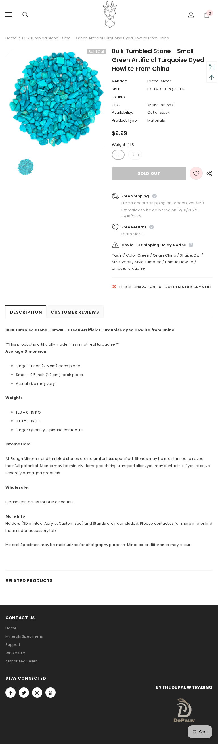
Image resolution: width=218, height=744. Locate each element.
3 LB (135, 155)
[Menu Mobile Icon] (8, 14)
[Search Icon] (30, 15)
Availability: (122, 112)
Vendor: (119, 81)
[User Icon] (191, 15)
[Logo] (110, 14)
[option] (55, 99)
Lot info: (119, 97)
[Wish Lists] (196, 173)
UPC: (116, 105)
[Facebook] (10, 692)
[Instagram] (37, 692)
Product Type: (125, 120)
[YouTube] (50, 692)
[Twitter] (24, 692)
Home (11, 38)
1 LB (118, 155)
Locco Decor (159, 81)
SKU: (116, 89)
